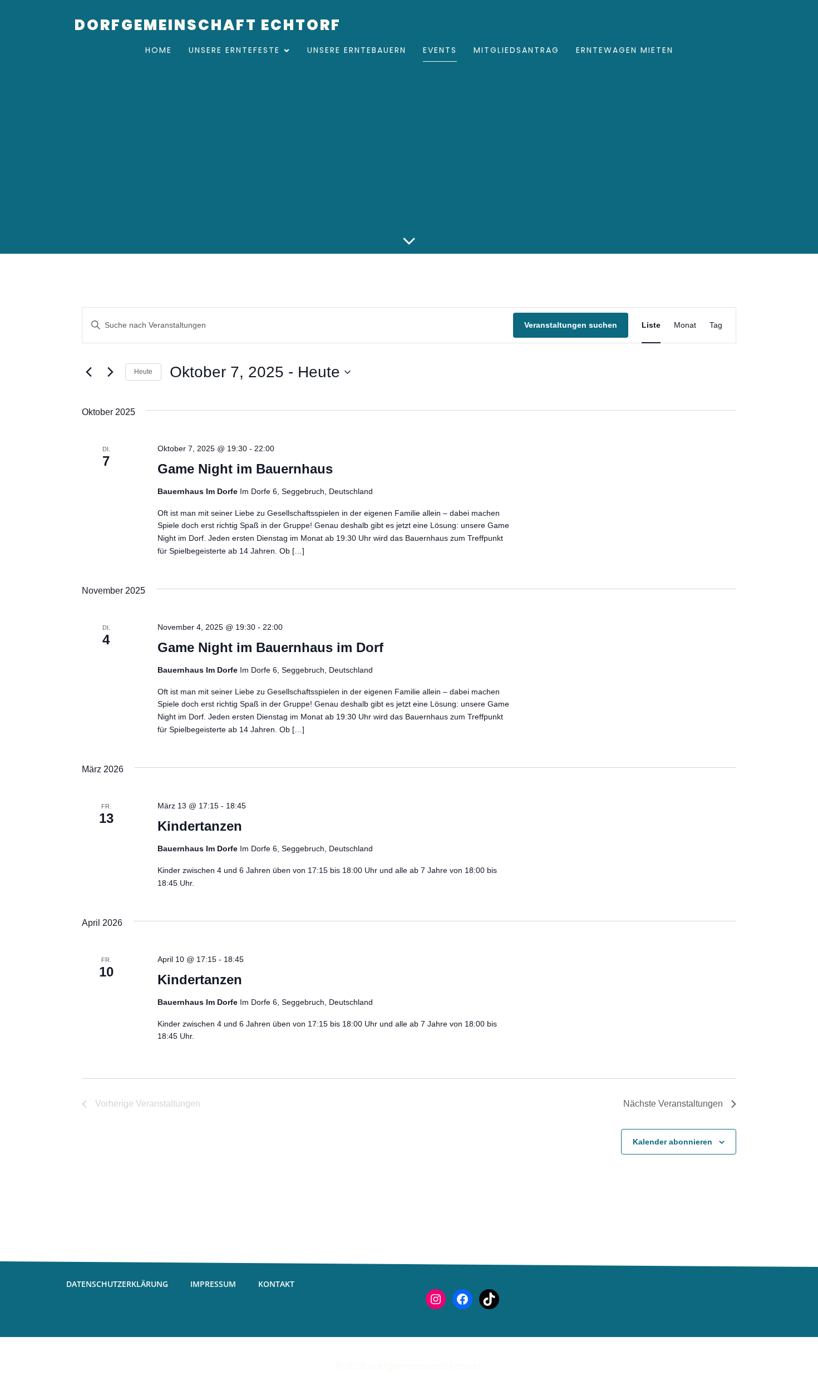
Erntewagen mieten (624, 50)
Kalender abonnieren (672, 1141)
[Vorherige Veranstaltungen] (88, 372)
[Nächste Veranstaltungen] (110, 372)
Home (158, 50)
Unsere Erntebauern (356, 50)
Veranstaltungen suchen (570, 324)
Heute (143, 372)
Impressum (213, 1284)
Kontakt (276, 1284)
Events (440, 50)
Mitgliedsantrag (516, 50)
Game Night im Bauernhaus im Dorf (270, 647)
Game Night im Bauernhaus (245, 468)
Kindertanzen (199, 825)
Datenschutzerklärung (117, 1284)
